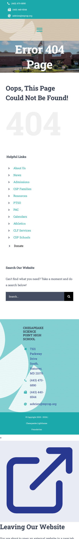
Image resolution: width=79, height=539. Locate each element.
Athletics (19, 223)
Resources (20, 196)
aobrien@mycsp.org (43, 404)
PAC (16, 210)
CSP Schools (21, 237)
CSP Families (22, 189)
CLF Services (22, 230)
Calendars (20, 216)
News (17, 175)
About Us (19, 168)
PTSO (17, 203)
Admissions (21, 182)
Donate (18, 246)
